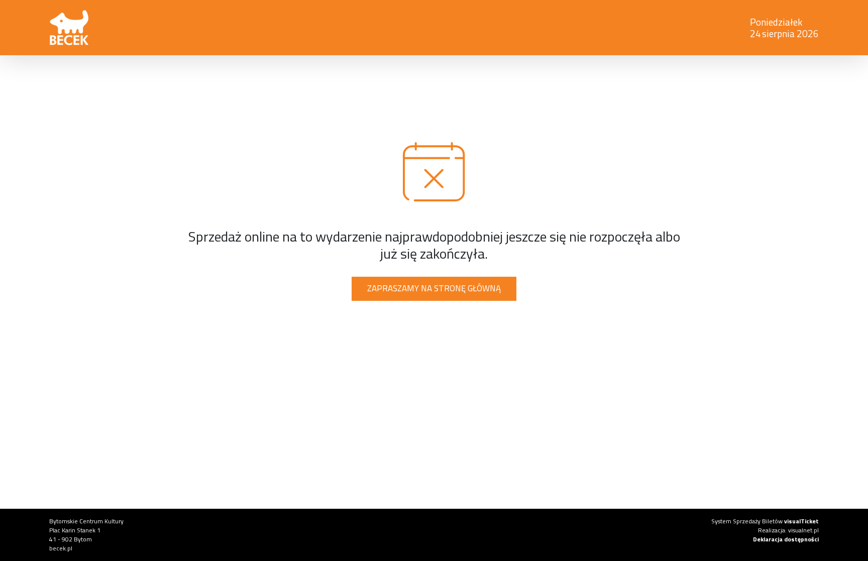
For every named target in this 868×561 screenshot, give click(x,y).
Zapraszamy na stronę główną (434, 288)
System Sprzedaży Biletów (765, 521)
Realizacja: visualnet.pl (788, 530)
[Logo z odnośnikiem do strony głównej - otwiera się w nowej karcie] (271, 28)
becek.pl (60, 548)
